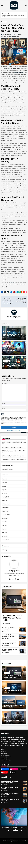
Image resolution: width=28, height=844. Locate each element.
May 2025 (4, 529)
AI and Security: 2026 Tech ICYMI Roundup (12, 447)
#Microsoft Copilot (6, 36)
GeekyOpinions (8, 34)
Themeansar (14, 842)
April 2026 (4, 489)
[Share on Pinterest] (14, 292)
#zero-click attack (15, 36)
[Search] (26, 5)
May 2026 (4, 486)
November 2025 (6, 507)
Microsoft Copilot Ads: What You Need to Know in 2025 (12, 334)
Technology (4, 21)
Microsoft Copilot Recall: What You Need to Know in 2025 (13, 349)
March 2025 (4, 536)
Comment (4, 383)
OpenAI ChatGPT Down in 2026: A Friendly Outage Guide (12, 618)
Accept (14, 427)
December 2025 (6, 504)
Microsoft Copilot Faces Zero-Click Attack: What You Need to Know (12, 28)
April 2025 (4, 532)
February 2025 (5, 539)
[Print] (25, 292)
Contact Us (3, 751)
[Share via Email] (8, 292)
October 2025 (5, 511)
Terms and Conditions (6, 760)
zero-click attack (19, 72)
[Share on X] (5, 292)
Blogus (22, 840)
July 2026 (4, 479)
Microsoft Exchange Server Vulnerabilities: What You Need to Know (12, 365)
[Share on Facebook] (2, 292)
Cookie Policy (4, 753)
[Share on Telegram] (16, 292)
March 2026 (4, 493)
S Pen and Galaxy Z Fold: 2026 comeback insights (14, 459)
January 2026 (5, 500)
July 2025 (4, 522)
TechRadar (12, 282)
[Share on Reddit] (22, 292)
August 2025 (5, 518)
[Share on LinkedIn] (11, 292)
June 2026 (4, 482)
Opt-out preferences (10, 430)
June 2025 (4, 525)
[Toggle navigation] (2, 5)
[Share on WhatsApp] (19, 292)
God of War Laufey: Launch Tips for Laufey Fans (13, 456)
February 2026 (5, 497)
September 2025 (6, 514)
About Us (3, 749)
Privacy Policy (17, 430)
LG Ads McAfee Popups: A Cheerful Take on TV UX (8, 635)
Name (4, 403)
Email (3, 408)
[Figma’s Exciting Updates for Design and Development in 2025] (25, 304)
